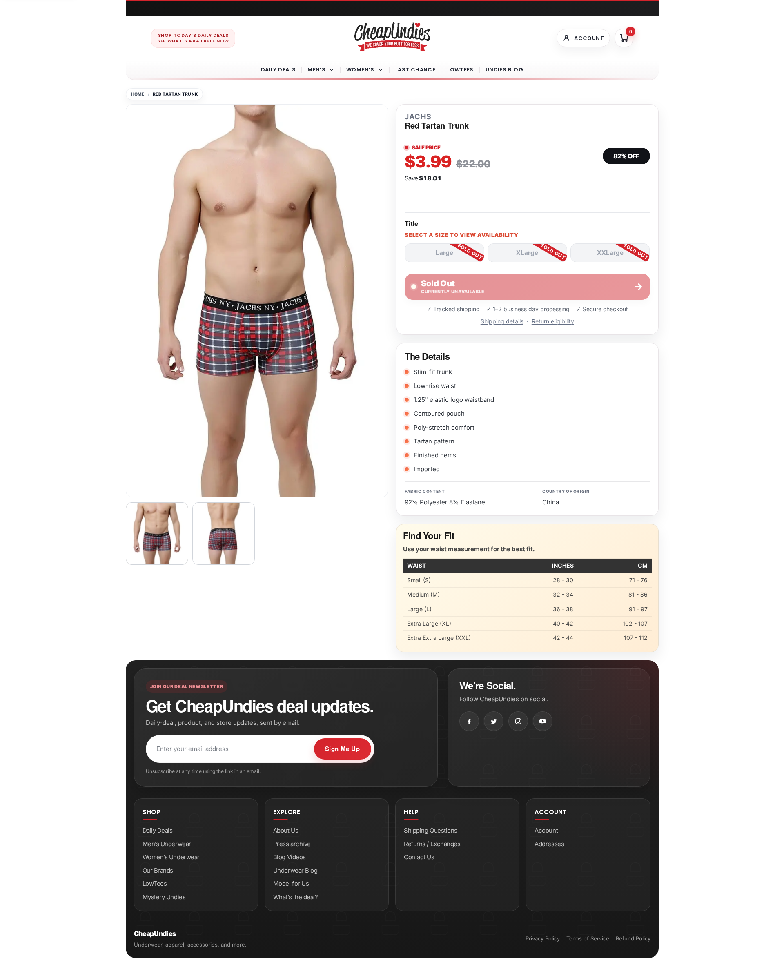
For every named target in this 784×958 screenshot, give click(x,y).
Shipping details (502, 321)
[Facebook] (469, 721)
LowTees (460, 70)
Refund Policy (633, 938)
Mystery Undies (164, 897)
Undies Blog (504, 70)
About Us (285, 830)
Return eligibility (553, 321)
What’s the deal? (295, 897)
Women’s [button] (360, 70)
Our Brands (158, 870)
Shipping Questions (430, 830)
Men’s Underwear (167, 844)
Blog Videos (289, 857)
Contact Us (419, 857)
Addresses (549, 844)
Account (546, 830)
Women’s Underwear (171, 857)
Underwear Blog (295, 870)
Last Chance (415, 70)
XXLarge (610, 252)
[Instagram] (518, 721)
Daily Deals (278, 70)
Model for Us (291, 883)
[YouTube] (542, 721)
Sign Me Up (342, 748)
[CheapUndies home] (392, 36)
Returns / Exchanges (432, 844)
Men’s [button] (316, 70)
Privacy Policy (543, 938)
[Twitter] (493, 721)
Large (444, 252)
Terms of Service (587, 938)
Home (138, 94)
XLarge (527, 252)
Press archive (292, 844)
